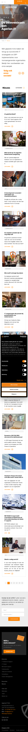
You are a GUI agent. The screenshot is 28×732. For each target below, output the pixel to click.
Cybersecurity (5, 669)
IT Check (4, 664)
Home (3, 40)
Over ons (4, 688)
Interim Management (7, 676)
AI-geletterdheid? (10, 114)
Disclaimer (12, 730)
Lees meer (7, 126)
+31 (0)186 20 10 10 (10, 709)
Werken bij (4, 696)
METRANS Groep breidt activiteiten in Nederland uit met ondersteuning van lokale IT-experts (13, 518)
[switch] (24, 366)
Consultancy (5, 674)
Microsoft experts (6, 666)
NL (2, 2)
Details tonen (20, 380)
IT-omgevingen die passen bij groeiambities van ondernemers (13, 315)
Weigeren (14, 394)
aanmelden (9, 651)
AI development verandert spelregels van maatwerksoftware (12, 194)
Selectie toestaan (14, 389)
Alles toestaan (14, 384)
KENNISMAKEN (14, 619)
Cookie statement (20, 730)
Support (10, 661)
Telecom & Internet (7, 671)
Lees (5, 532)
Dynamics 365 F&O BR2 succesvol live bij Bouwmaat (13, 436)
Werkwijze (4, 691)
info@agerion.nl (9, 711)
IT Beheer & (5, 661)
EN (5, 2)
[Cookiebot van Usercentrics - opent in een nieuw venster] (20, 337)
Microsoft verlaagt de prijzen (13, 273)
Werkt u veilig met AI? (11, 559)
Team (3, 693)
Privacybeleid (5, 730)
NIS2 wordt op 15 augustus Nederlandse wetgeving (12, 153)
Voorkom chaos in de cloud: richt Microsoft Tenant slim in (13, 476)
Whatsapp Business (7, 713)
